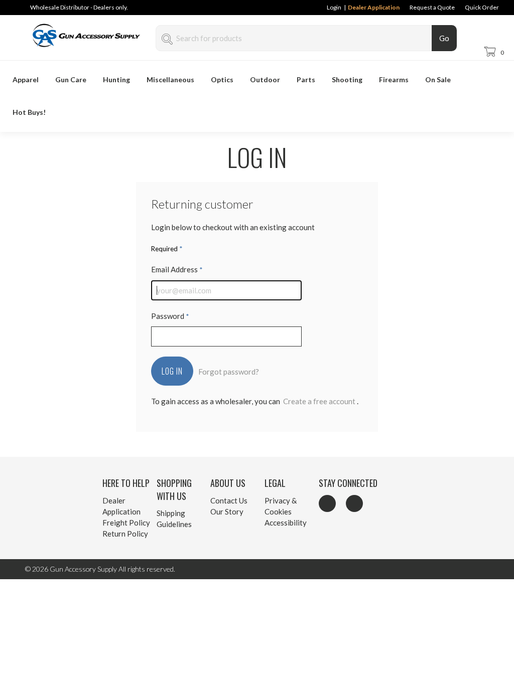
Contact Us (228, 500)
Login (333, 7)
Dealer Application (374, 7)
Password (170, 315)
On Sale (438, 79)
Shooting (347, 79)
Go (444, 38)
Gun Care (70, 79)
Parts (306, 79)
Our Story (226, 511)
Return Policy (125, 533)
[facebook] (327, 503)
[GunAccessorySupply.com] (89, 50)
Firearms (394, 79)
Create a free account (319, 401)
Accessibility (286, 522)
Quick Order (482, 7)
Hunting (116, 79)
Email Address (177, 269)
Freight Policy (126, 522)
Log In (172, 371)
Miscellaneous (170, 79)
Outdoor (265, 79)
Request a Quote (432, 7)
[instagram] (354, 503)
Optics (222, 79)
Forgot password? (228, 371)
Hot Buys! (29, 112)
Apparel (26, 79)
